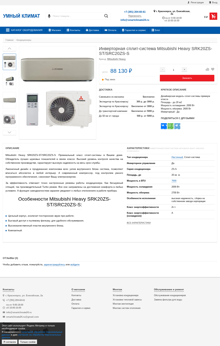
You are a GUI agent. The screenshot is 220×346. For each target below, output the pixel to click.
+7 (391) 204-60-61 (135, 11)
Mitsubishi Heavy (116, 59)
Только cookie (28, 341)
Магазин (56, 30)
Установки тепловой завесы (127, 300)
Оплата (112, 30)
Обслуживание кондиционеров (170, 295)
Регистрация (197, 2)
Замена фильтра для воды (168, 300)
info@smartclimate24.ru (134, 19)
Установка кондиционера (125, 295)
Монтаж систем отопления (126, 308)
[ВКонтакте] (164, 126)
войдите (75, 264)
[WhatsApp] (171, 126)
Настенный (177, 157)
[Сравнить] (207, 69)
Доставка (94, 30)
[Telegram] (177, 126)
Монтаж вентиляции (123, 304)
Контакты (75, 30)
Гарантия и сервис (135, 30)
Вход (214, 2)
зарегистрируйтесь (54, 264)
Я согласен (9, 341)
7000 (174, 180)
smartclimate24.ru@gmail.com (22, 317)
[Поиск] (106, 16)
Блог (157, 30)
